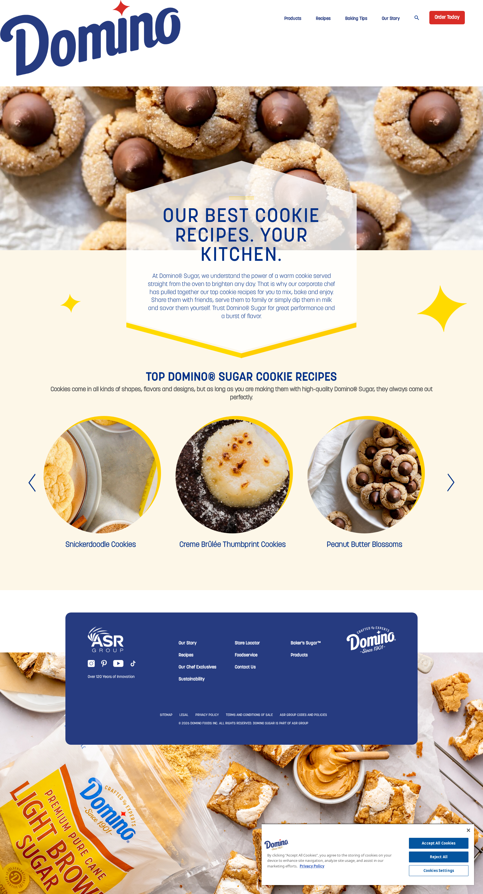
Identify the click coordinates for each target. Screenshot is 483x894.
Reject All (439, 856)
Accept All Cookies (438, 843)
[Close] (468, 830)
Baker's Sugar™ (306, 643)
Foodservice (246, 655)
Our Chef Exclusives (197, 667)
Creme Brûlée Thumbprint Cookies (232, 545)
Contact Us (245, 667)
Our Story (391, 18)
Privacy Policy (312, 866)
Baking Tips (356, 18)
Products (292, 18)
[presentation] (33, 483)
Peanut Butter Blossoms (364, 545)
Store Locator (247, 643)
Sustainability (192, 679)
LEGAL (183, 715)
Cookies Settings (438, 870)
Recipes (323, 18)
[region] (368, 854)
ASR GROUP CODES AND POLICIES (303, 715)
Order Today (447, 17)
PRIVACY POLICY (207, 715)
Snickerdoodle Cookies (100, 545)
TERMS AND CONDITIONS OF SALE (249, 715)
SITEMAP (166, 715)
